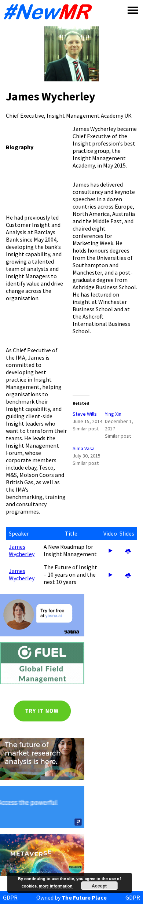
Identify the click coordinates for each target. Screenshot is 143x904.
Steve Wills (85, 414)
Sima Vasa (84, 448)
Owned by (71, 897)
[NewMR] (50, 12)
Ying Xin (113, 414)
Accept (99, 885)
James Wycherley (21, 550)
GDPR (10, 897)
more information (56, 886)
